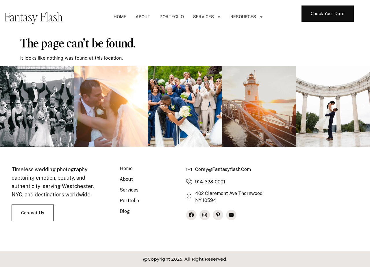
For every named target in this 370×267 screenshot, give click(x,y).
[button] (6, 106)
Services (203, 16)
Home (120, 16)
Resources (243, 16)
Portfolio (172, 16)
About (143, 16)
